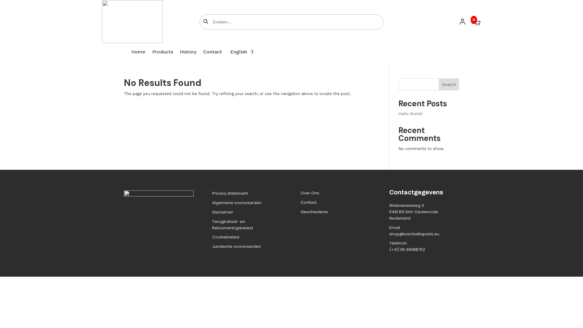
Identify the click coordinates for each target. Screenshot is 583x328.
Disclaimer (222, 212)
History (188, 52)
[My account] (462, 21)
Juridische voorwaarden (236, 246)
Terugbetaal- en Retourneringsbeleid (232, 225)
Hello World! (410, 113)
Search (449, 84)
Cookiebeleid (225, 237)
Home (138, 52)
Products (162, 52)
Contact (212, 52)
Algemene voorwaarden (236, 203)
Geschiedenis (314, 212)
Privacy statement (230, 193)
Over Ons (310, 193)
